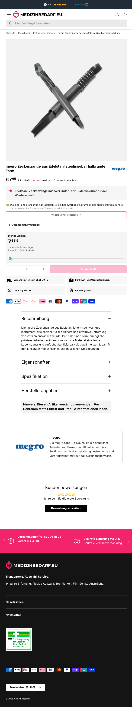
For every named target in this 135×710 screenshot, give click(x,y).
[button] (124, 14)
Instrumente (39, 33)
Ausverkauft (88, 268)
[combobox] (66, 23)
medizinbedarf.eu (22, 698)
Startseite (10, 33)
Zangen (51, 33)
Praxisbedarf (24, 33)
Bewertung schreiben (66, 508)
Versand (36, 180)
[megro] (118, 168)
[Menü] (9, 14)
